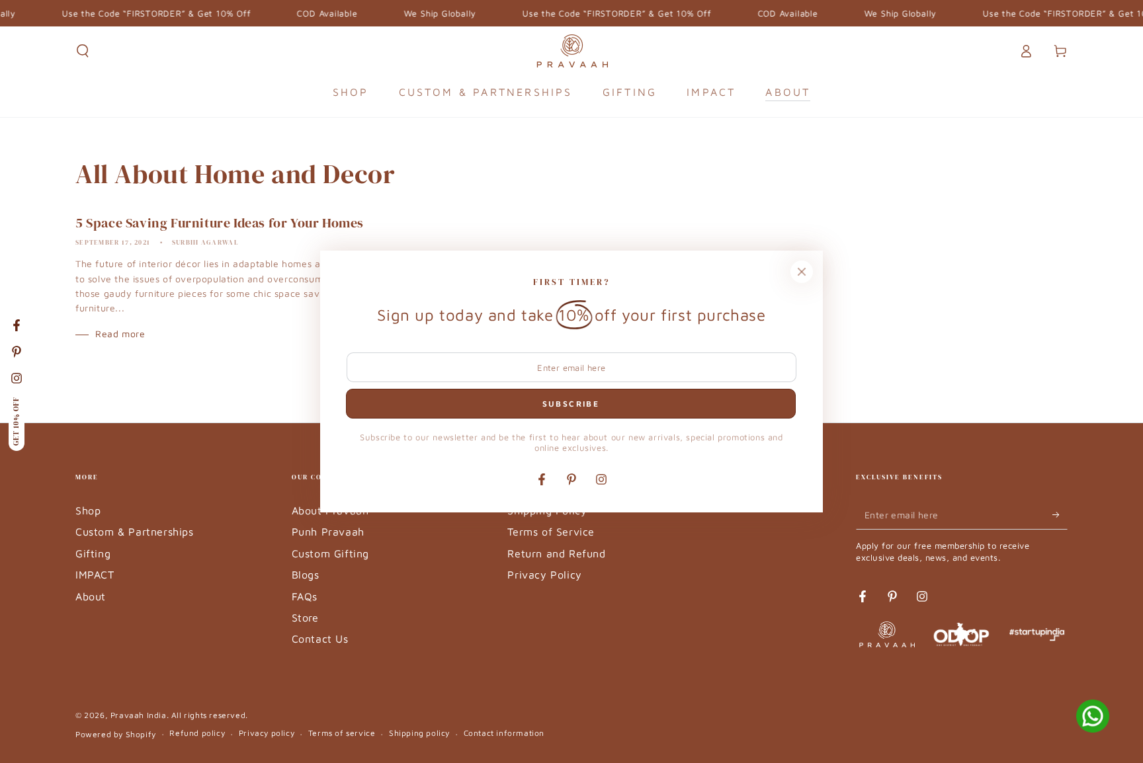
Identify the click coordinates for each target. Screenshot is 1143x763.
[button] (82, 50)
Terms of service (342, 733)
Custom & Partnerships (134, 532)
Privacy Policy (544, 575)
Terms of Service (551, 532)
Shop (88, 510)
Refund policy (197, 733)
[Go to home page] (572, 50)
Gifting (92, 553)
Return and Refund (556, 553)
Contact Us (320, 639)
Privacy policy (266, 733)
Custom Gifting (330, 553)
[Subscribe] (1060, 514)
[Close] (801, 271)
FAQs (305, 596)
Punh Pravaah (328, 532)
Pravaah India (138, 715)
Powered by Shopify (115, 734)
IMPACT (94, 575)
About (90, 596)
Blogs (305, 575)
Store (305, 617)
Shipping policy (419, 733)
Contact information (504, 733)
